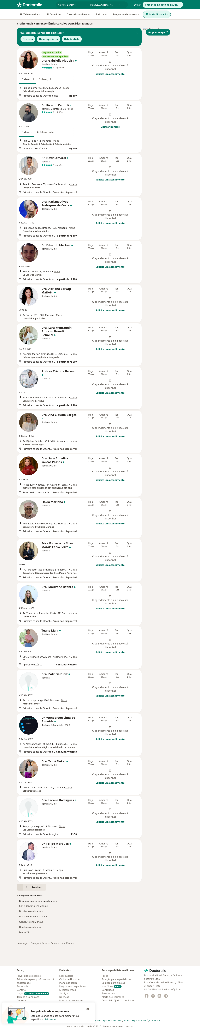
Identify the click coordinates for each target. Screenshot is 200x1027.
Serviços (64, 993)
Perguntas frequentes (71, 1000)
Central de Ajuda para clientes (118, 1000)
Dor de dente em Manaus (33, 916)
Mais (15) (24, 932)
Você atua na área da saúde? (161, 4)
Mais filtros (157, 14)
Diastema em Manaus (31, 927)
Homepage (22, 943)
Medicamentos (67, 989)
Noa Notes (111, 986)
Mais (54, 64)
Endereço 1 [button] (28, 79)
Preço (105, 975)
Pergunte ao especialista (73, 986)
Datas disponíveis (77, 14)
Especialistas (66, 975)
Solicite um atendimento (110, 74)
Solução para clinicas (113, 982)
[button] (137, 33)
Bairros (100, 14)
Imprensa (22, 1000)
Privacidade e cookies (29, 975)
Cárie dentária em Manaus (33, 906)
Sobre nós (22, 986)
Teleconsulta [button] (47, 132)
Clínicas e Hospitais (70, 979)
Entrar (137, 4)
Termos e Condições (28, 997)
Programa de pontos (125, 14)
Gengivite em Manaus (31, 921)
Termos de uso (110, 993)
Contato (21, 989)
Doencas (64, 997)
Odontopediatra (48, 39)
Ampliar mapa (156, 32)
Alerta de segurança (113, 997)
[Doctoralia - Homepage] (35, 4)
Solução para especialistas (116, 979)
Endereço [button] (27, 132)
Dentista (28, 39)
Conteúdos (108, 989)
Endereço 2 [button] (45, 79)
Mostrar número (110, 126)
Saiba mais (51, 1019)
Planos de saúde (68, 982)
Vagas (32, 993)
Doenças (35, 943)
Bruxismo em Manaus (31, 911)
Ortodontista (72, 39)
